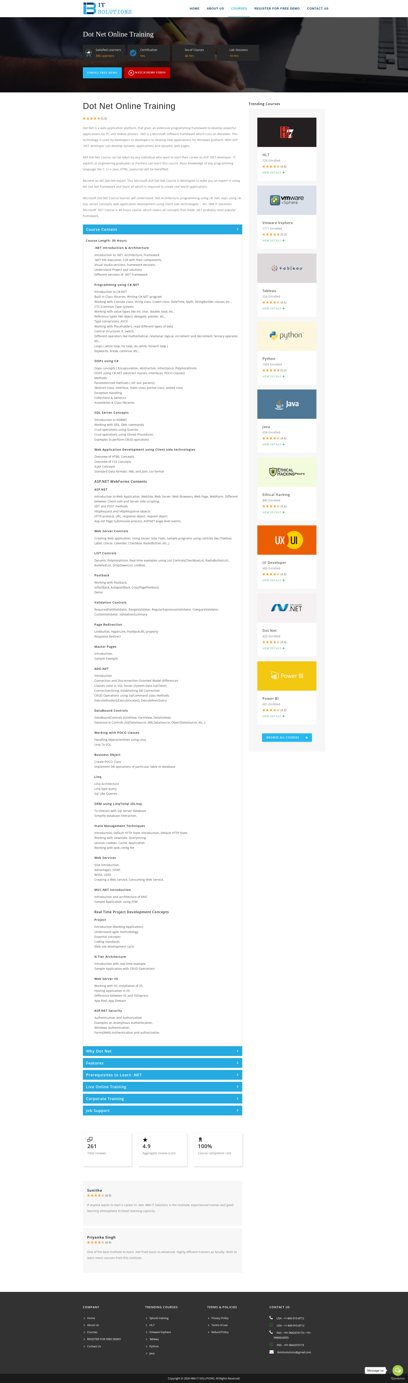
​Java (266, 426)
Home (91, 1318)
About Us (93, 1325)
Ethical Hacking (276, 494)
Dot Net (269, 630)
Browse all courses (282, 737)
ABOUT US (215, 8)
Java (151, 1353)
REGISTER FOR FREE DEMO (277, 8)
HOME (195, 8)
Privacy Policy (220, 1318)
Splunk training (159, 1318)
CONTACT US (318, 8)
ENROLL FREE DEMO (102, 72)
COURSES (239, 8)
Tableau (269, 290)
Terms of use (219, 1325)
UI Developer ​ (274, 562)
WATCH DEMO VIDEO (150, 72)
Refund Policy (220, 1332)
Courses (92, 1332)
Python (268, 358)
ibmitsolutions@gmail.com (294, 1352)
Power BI (270, 698)
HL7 (265, 154)
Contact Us (94, 1346)
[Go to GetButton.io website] (398, 1378)
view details (272, 172)
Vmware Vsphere (277, 222)
